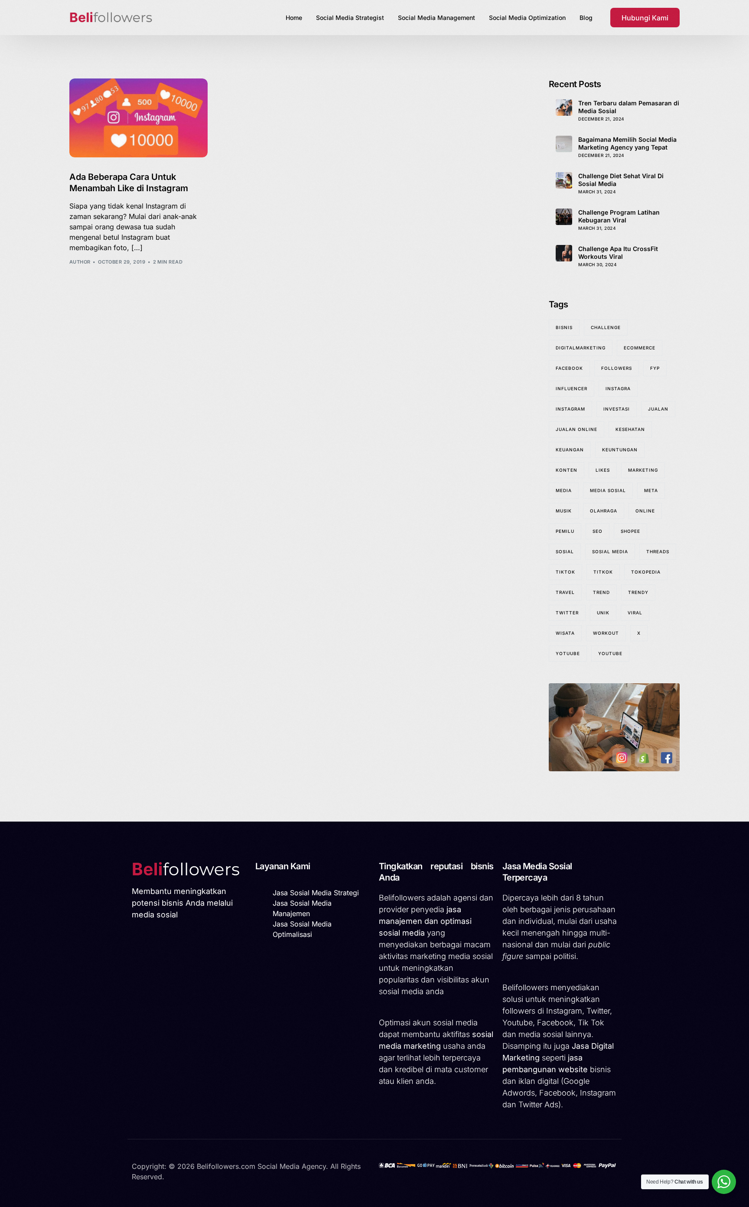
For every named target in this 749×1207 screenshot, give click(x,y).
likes (603, 470)
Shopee (630, 531)
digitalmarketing (581, 347)
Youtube (610, 653)
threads (657, 551)
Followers (616, 368)
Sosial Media (610, 551)
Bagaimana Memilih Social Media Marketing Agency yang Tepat (627, 143)
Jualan (658, 408)
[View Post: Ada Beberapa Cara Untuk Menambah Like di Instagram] (138, 117)
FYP (655, 368)
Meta (651, 490)
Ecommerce (639, 347)
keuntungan (620, 449)
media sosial (608, 490)
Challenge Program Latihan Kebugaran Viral (619, 216)
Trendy (638, 592)
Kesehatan (630, 429)
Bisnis (564, 327)
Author (80, 262)
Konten (566, 470)
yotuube (568, 653)
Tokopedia (646, 571)
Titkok (603, 571)
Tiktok (565, 571)
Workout (606, 633)
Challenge (606, 327)
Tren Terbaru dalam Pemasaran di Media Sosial (628, 106)
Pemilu (565, 531)
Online (645, 510)
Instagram (570, 408)
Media (564, 490)
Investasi (616, 408)
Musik (564, 510)
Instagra (618, 388)
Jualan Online (576, 429)
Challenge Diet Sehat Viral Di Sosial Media (621, 179)
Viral (635, 612)
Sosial (565, 551)
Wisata (565, 633)
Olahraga (603, 510)
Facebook (569, 368)
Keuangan (570, 449)
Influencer (571, 388)
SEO (597, 531)
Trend (601, 592)
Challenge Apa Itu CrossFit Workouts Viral (618, 252)
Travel (565, 592)
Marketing (643, 470)
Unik (603, 612)
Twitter (567, 612)
